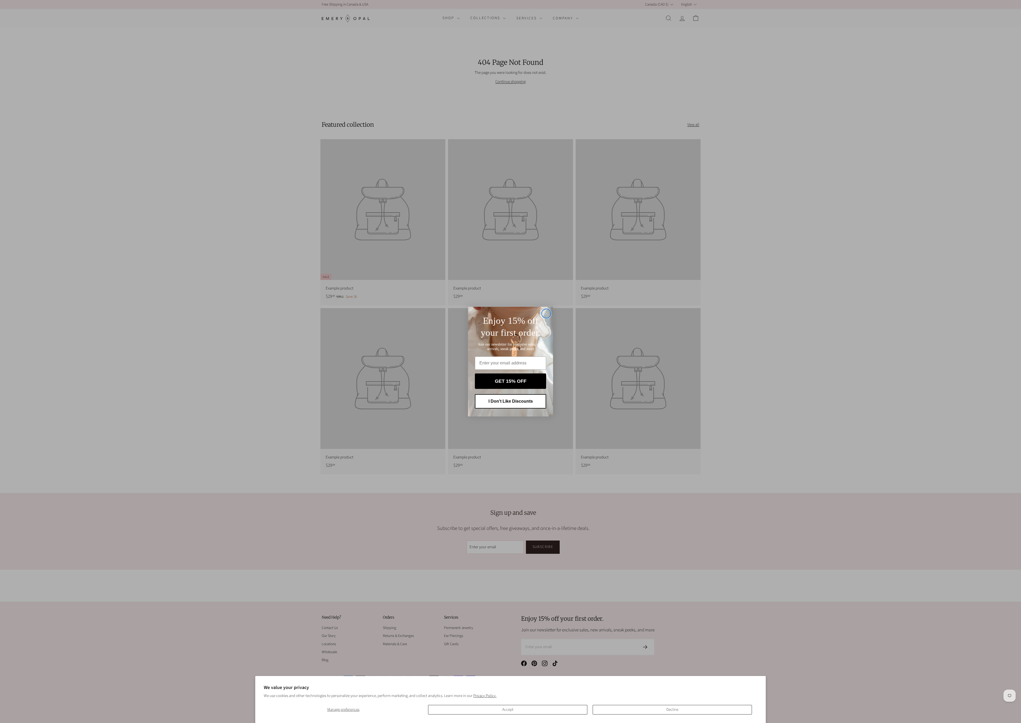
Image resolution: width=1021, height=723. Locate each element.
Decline (672, 709)
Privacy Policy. (484, 696)
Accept (507, 709)
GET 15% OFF (510, 381)
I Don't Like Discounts (510, 401)
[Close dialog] (546, 313)
